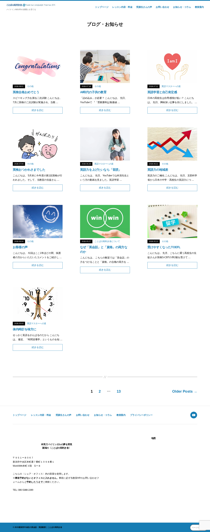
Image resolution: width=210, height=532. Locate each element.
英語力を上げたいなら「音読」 (100, 169)
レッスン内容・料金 (122, 7)
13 (119, 391)
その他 (30, 86)
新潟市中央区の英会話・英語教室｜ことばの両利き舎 (40, 527)
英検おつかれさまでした (29, 169)
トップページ (102, 7)
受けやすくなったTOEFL (163, 247)
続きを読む (38, 110)
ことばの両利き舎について (107, 241)
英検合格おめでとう (26, 92)
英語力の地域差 (157, 169)
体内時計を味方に (24, 329)
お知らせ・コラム (182, 7)
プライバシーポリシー (141, 415)
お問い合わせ (162, 7)
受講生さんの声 (144, 7)
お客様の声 (20, 247)
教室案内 (199, 7)
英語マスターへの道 (171, 86)
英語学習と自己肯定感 (162, 92)
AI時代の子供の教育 (93, 92)
